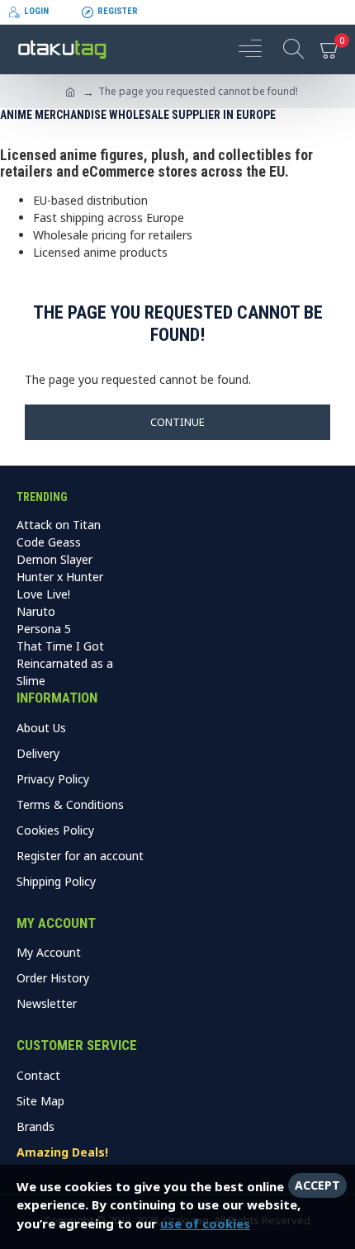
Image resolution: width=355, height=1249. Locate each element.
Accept (317, 1185)
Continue (177, 421)
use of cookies (205, 1223)
